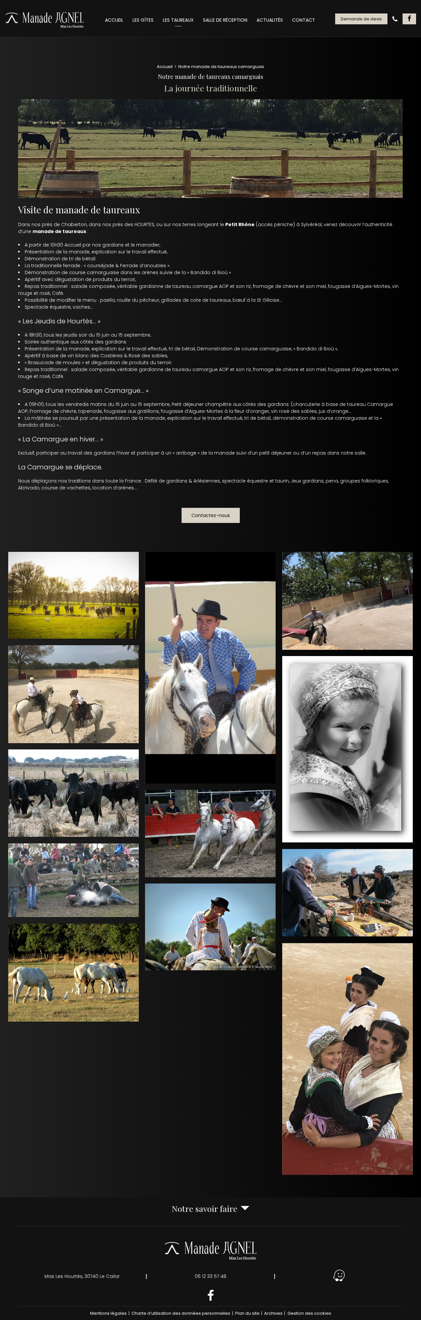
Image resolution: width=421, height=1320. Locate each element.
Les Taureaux (178, 20)
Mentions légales (108, 1313)
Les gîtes (143, 20)
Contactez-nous (210, 515)
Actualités (270, 20)
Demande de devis (361, 19)
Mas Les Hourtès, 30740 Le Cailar (82, 1276)
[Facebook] (409, 19)
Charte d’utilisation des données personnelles (181, 1313)
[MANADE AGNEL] (45, 20)
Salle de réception (225, 20)
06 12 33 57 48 (210, 1276)
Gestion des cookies (309, 1313)
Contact (303, 20)
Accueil (114, 20)
